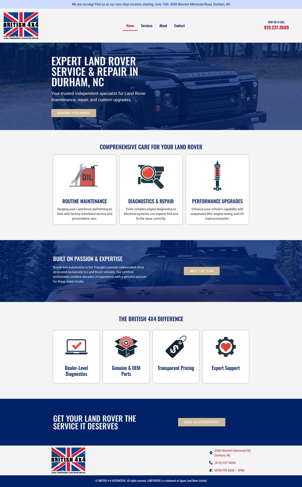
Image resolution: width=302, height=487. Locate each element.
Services (146, 25)
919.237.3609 (276, 27)
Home (130, 25)
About (163, 25)
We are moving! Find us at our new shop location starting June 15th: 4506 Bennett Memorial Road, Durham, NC (151, 4)
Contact (179, 25)
